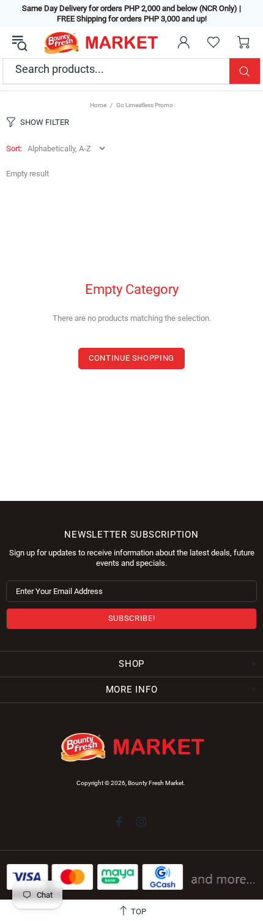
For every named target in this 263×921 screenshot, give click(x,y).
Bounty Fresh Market (100, 42)
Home (98, 105)
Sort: (14, 148)
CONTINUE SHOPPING (131, 358)
